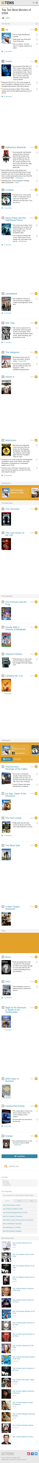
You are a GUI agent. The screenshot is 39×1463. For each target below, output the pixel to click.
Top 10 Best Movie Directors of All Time (23, 1289)
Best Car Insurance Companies (12, 1216)
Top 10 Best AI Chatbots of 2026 (13, 1209)
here (31, 1195)
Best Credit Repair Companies (12, 1223)
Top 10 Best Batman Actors (22, 1437)
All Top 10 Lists (5, 7)
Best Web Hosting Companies (12, 1231)
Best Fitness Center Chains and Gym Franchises (18, 1220)
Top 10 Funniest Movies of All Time (23, 1312)
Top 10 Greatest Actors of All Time (23, 1255)
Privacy (8, 1457)
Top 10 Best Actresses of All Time (22, 1346)
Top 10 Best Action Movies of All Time (23, 1324)
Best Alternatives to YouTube (12, 1227)
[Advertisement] (19, 123)
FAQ (18, 1457)
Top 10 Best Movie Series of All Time (23, 1301)
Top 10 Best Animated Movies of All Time (23, 1358)
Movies (11, 7)
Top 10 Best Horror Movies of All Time (23, 1369)
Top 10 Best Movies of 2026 (11, 1205)
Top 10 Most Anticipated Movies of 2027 (15, 1212)
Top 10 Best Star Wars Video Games (23, 1381)
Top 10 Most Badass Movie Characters (22, 1403)
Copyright (13, 1457)
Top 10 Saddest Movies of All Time (23, 1278)
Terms (3, 1457)
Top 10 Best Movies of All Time (21, 1244)
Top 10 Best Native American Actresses (23, 1392)
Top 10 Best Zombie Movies (22, 1425)
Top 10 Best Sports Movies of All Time (23, 1335)
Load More (19, 1156)
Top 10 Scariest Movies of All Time (23, 1267)
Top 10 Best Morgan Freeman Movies (23, 1415)
